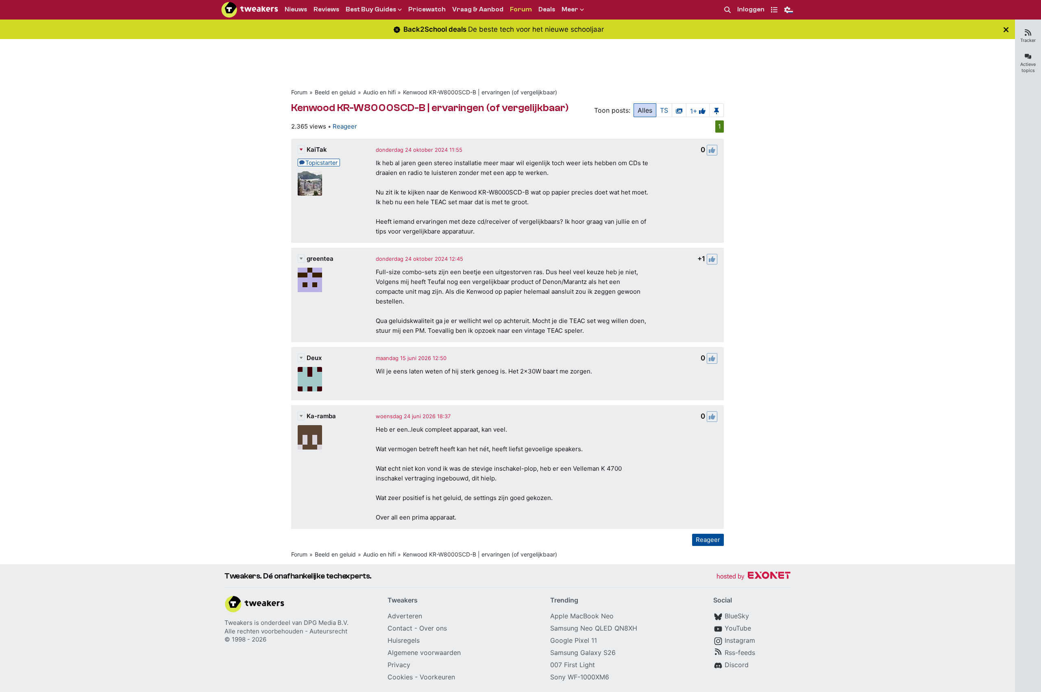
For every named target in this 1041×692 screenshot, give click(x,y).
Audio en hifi (379, 92)
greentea (320, 258)
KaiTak (317, 149)
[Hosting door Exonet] (754, 577)
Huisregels (404, 640)
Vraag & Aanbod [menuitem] (477, 9)
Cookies (400, 677)
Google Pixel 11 (573, 640)
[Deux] (310, 379)
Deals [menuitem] (546, 9)
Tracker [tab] (1028, 40)
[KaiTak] (310, 183)
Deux (314, 358)
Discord (737, 665)
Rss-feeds (740, 652)
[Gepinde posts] (716, 110)
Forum (299, 92)
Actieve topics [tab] (1028, 67)
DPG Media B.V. (326, 623)
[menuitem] (727, 10)
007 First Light (572, 665)
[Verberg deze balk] (1006, 29)
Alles (645, 110)
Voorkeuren (437, 677)
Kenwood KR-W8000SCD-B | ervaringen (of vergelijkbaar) (480, 92)
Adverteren (405, 616)
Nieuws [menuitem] (296, 9)
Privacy (399, 665)
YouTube (738, 628)
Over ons (433, 628)
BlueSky (737, 616)
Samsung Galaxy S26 (583, 652)
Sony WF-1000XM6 (579, 677)
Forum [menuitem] (521, 9)
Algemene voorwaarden (424, 652)
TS (664, 110)
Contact (400, 628)
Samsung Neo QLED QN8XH (593, 628)
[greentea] (310, 280)
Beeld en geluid (335, 92)
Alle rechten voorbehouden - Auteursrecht (285, 631)
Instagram (740, 640)
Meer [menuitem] (570, 9)
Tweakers (238, 623)
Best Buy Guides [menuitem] (371, 9)
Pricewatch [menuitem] (427, 9)
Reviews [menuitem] (326, 9)
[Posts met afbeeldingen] (679, 110)
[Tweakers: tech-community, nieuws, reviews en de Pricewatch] (249, 10)
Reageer (345, 126)
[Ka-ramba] (310, 437)
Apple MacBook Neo (582, 616)
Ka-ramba (321, 416)
